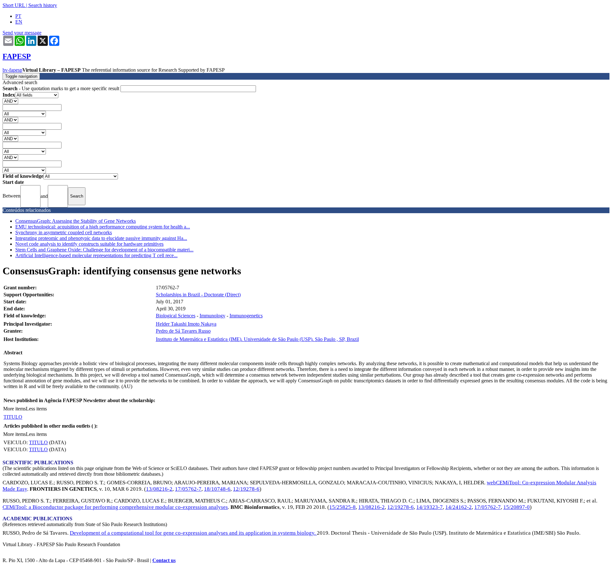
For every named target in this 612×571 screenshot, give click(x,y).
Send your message (22, 32)
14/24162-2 (458, 507)
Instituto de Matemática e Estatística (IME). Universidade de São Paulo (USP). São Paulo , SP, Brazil (257, 339)
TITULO (13, 417)
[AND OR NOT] (10, 101)
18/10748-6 (217, 489)
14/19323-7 (429, 507)
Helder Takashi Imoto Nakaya (186, 324)
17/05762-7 (188, 489)
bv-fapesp (12, 70)
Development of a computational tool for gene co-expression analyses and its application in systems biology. (193, 533)
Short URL (14, 5)
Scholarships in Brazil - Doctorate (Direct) (198, 294)
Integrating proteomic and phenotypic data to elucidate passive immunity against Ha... (101, 238)
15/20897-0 (516, 507)
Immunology (212, 315)
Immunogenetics (246, 315)
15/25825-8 (342, 507)
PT (18, 16)
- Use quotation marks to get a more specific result (61, 88)
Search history (42, 5)
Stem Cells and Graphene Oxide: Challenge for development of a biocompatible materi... (104, 249)
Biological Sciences (175, 315)
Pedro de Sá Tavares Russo (183, 331)
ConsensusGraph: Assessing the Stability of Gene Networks (75, 221)
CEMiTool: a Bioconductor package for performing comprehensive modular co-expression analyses (115, 507)
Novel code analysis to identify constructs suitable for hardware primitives (89, 244)
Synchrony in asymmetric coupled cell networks (63, 232)
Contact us (164, 560)
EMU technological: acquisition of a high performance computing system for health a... (102, 226)
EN (18, 22)
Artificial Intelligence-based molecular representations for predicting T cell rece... (96, 255)
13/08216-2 (159, 489)
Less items (36, 408)
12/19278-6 (246, 489)
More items (14, 408)
